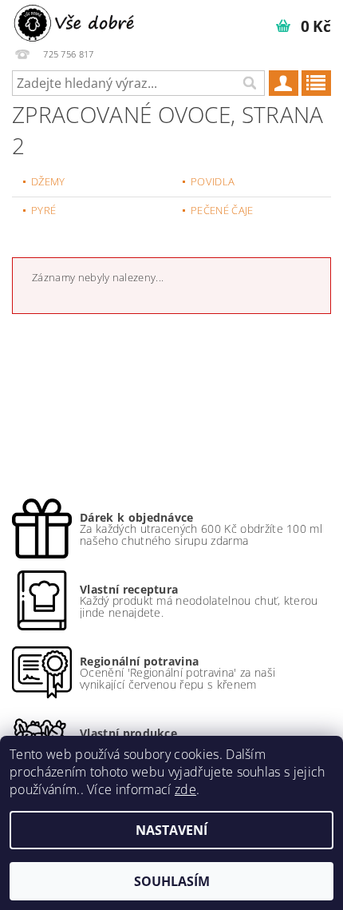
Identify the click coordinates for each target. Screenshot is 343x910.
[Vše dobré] (76, 21)
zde (185, 789)
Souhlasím (172, 881)
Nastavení (171, 830)
